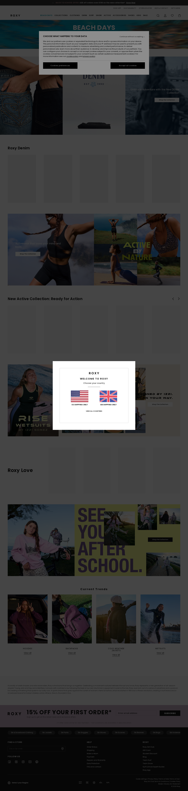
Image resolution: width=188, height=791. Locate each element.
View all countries (94, 411)
